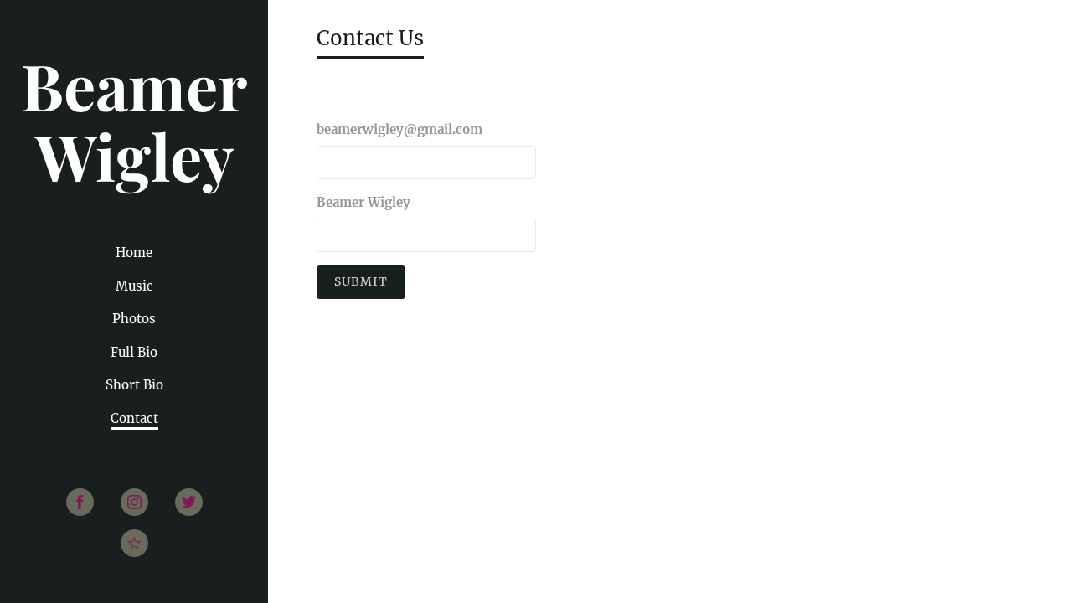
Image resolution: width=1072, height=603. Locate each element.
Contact (134, 418)
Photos (134, 319)
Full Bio (134, 352)
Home (134, 252)
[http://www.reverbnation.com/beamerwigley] (134, 543)
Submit (361, 281)
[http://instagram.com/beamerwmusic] (134, 502)
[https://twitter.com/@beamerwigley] (189, 502)
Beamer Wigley (363, 202)
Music (134, 286)
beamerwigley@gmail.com (399, 129)
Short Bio (134, 385)
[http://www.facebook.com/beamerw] (80, 502)
